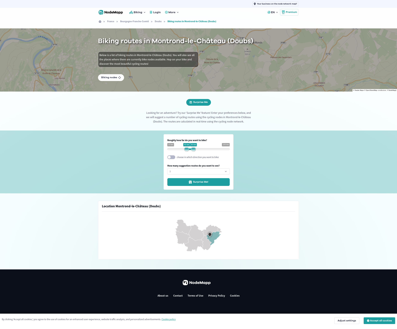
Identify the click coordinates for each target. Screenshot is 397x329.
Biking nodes (109, 77)
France (110, 21)
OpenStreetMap (371, 90)
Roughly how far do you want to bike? (187, 140)
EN (273, 12)
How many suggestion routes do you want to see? (193, 165)
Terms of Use (195, 295)
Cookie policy (169, 319)
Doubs (158, 21)
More (171, 12)
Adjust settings (347, 320)
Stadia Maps (359, 90)
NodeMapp (392, 90)
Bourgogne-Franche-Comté (134, 21)
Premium (291, 12)
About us (163, 295)
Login (157, 12)
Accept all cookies (381, 320)
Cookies (235, 295)
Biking (138, 12)
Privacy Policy (216, 295)
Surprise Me (200, 102)
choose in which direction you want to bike (198, 157)
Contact (178, 295)
